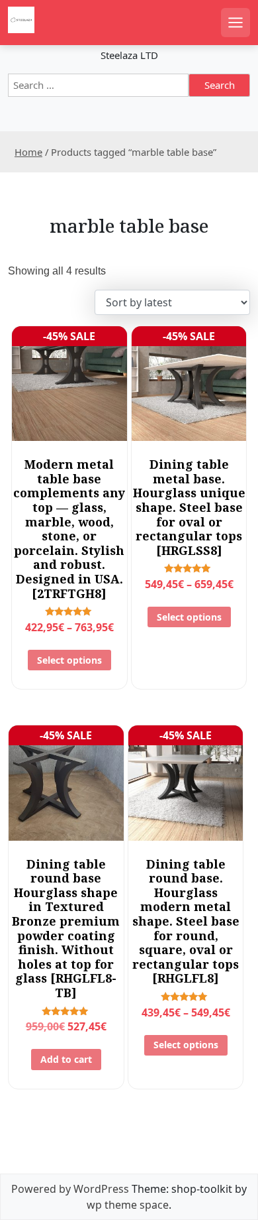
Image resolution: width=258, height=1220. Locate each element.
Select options (69, 660)
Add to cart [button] (66, 1059)
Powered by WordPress (70, 1189)
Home (28, 151)
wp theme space (128, 1204)
